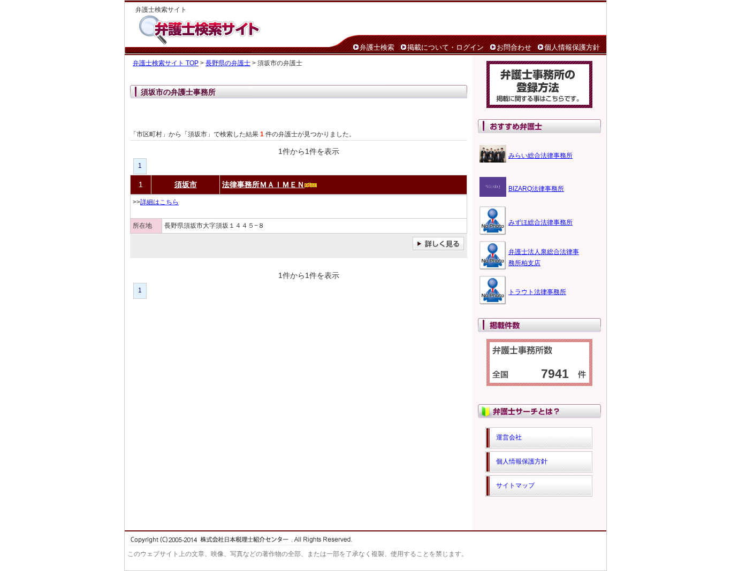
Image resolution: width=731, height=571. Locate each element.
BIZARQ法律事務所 (536, 188)
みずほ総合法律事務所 (540, 222)
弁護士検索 (377, 47)
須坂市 (185, 184)
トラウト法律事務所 (537, 292)
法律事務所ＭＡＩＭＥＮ (263, 184)
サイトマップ (515, 485)
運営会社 (509, 437)
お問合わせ (514, 47)
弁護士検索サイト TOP (166, 63)
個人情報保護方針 (572, 47)
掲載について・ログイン (445, 47)
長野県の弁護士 (227, 63)
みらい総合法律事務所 (540, 155)
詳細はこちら (159, 202)
